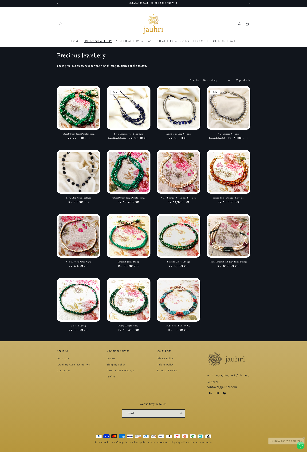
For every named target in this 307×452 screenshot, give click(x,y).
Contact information (201, 442)
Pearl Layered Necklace (228, 134)
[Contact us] (300, 445)
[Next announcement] (249, 3)
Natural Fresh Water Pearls (78, 262)
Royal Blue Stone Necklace (78, 198)
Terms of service (158, 442)
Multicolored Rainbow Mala (178, 326)
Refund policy (121, 442)
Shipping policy (179, 442)
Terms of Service (167, 371)
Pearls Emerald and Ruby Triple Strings (228, 262)
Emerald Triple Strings (128, 326)
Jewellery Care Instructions (74, 364)
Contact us (63, 371)
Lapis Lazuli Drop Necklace (178, 134)
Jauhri (107, 442)
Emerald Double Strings (178, 262)
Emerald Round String (128, 262)
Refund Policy (165, 364)
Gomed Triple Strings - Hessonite (228, 198)
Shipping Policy (116, 364)
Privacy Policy (165, 359)
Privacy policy (139, 442)
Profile (111, 376)
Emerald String (78, 326)
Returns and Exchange (120, 371)
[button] (60, 24)
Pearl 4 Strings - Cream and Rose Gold (179, 198)
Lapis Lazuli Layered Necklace (128, 134)
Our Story (63, 359)
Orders (111, 359)
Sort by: (195, 80)
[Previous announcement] (57, 3)
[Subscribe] (181, 413)
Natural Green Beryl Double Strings (78, 134)
